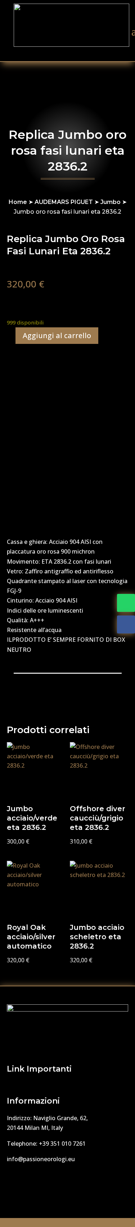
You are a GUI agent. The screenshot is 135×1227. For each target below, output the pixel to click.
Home (18, 202)
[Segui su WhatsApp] (126, 603)
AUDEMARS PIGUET (64, 202)
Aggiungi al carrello (57, 335)
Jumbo (110, 202)
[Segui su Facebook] (126, 624)
